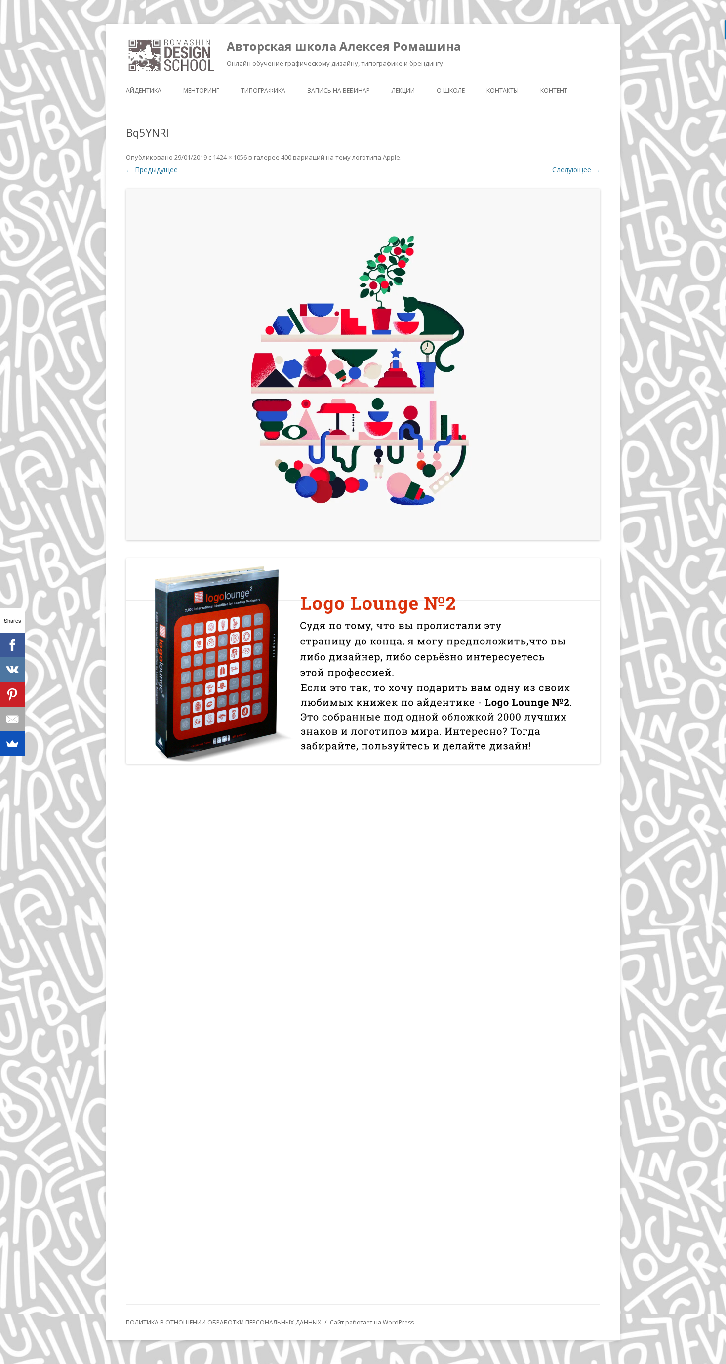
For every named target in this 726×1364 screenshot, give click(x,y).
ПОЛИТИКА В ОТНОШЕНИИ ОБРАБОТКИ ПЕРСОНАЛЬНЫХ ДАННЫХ (223, 1322)
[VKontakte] (12, 669)
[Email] (12, 719)
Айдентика (143, 90)
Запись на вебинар (338, 90)
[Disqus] (363, 900)
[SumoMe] (12, 743)
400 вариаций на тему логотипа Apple (340, 157)
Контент (553, 90)
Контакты (502, 90)
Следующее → (576, 169)
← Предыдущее (152, 169)
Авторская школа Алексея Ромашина (344, 46)
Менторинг (201, 90)
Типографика (263, 90)
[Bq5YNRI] (363, 364)
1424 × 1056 (230, 157)
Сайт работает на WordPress (372, 1322)
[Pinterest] (12, 694)
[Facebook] (12, 645)
